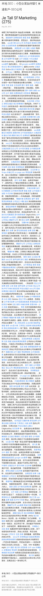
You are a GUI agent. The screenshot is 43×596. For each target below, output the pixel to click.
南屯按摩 (16, 386)
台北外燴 (30, 101)
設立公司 (19, 43)
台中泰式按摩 (9, 302)
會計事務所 (30, 381)
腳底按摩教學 (11, 207)
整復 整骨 (5, 325)
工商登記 (22, 325)
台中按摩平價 (9, 59)
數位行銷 (7, 135)
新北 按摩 (25, 220)
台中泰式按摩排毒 (24, 487)
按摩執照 (26, 135)
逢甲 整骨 (35, 199)
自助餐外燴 (31, 117)
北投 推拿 (11, 167)
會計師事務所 (18, 104)
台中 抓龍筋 (24, 59)
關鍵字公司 (13, 220)
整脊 (3, 85)
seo (38, 497)
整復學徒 (36, 323)
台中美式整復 (24, 148)
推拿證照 (15, 288)
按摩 (39, 455)
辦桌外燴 (27, 505)
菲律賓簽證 (20, 167)
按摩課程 (27, 199)
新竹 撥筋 (24, 259)
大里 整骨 (24, 436)
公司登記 (5, 220)
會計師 (36, 516)
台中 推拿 (15, 492)
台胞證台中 (11, 465)
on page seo (20, 172)
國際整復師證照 (8, 457)
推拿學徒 (37, 450)
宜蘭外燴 (25, 222)
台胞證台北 (22, 56)
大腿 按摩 (28, 423)
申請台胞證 (6, 114)
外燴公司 (10, 172)
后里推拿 (26, 93)
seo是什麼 (11, 43)
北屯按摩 (17, 85)
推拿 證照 (13, 487)
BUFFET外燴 (7, 288)
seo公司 (9, 143)
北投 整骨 (16, 304)
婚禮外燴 (16, 133)
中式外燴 (9, 193)
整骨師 (4, 233)
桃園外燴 (19, 296)
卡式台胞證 (33, 59)
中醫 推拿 (24, 201)
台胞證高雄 (15, 162)
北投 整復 (8, 341)
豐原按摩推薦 (7, 201)
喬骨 (22, 307)
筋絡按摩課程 (34, 537)
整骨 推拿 (27, 257)
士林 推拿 (13, 286)
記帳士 (30, 426)
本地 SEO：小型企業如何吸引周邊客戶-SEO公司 (21, 6)
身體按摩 (18, 48)
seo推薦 (23, 117)
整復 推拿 (26, 38)
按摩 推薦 (9, 500)
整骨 (11, 386)
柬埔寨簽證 (34, 302)
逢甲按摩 (16, 259)
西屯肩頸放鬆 (22, 230)
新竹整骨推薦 (20, 214)
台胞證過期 (22, 109)
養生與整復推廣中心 (15, 67)
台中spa (9, 72)
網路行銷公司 (17, 135)
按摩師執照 (18, 93)
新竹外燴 (20, 465)
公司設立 (37, 82)
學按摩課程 (26, 352)
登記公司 (37, 283)
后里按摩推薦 (27, 339)
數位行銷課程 (16, 69)
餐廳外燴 (19, 199)
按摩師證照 (17, 38)
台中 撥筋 (9, 93)
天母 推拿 (9, 85)
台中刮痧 (29, 286)
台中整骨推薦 (28, 77)
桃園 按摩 (20, 317)
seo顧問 (5, 64)
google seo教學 (28, 64)
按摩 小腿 (36, 473)
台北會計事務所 (13, 436)
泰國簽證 (5, 476)
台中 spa (31, 547)
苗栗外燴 (33, 304)
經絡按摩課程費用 (19, 341)
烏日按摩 (15, 428)
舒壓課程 (7, 550)
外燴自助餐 (31, 188)
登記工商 (22, 299)
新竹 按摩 (18, 180)
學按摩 (14, 550)
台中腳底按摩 (35, 148)
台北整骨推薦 (11, 45)
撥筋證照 (12, 291)
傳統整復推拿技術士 (21, 368)
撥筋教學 (9, 38)
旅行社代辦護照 (8, 214)
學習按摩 (29, 172)
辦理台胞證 (8, 104)
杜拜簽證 (27, 43)
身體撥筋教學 (33, 347)
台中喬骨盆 (27, 265)
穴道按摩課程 (20, 381)
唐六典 (34, 444)
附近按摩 (11, 553)
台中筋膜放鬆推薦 (22, 302)
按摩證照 (28, 473)
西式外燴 (31, 109)
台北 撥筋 (26, 48)
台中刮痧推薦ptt (26, 133)
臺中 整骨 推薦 (27, 85)
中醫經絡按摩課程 (9, 267)
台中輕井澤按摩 (17, 191)
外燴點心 (35, 526)
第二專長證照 (20, 323)
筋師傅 (29, 325)
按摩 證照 (31, 230)
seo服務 (20, 505)
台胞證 (33, 48)
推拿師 (34, 43)
